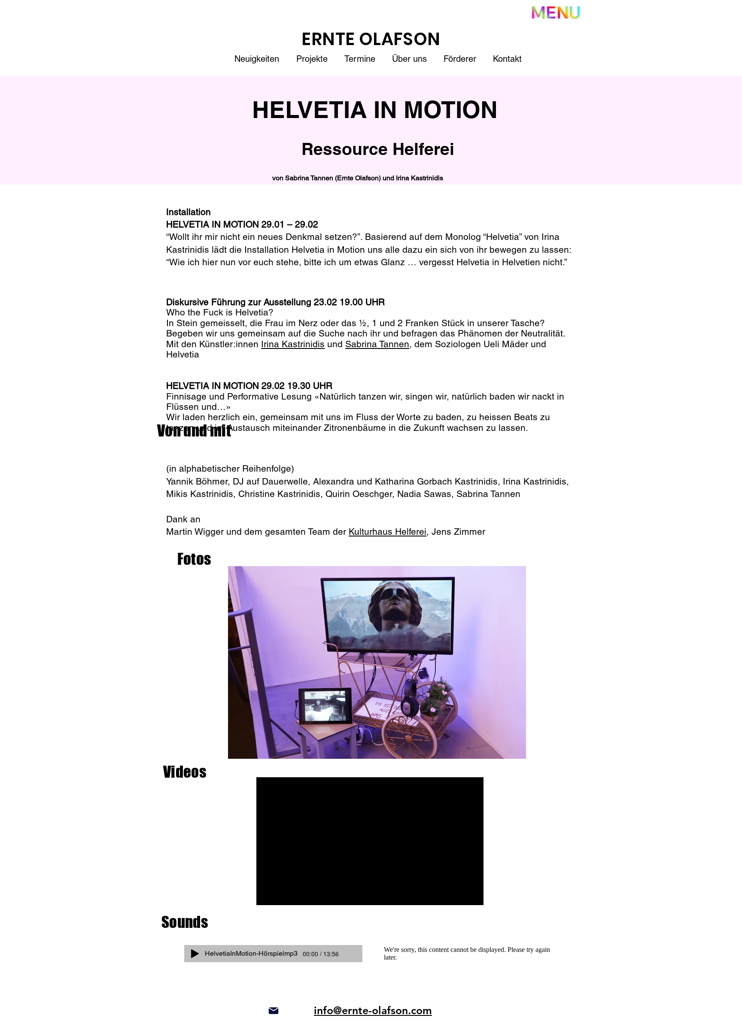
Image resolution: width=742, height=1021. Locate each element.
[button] (555, 12)
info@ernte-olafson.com (373, 1010)
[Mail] (273, 1010)
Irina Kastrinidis (293, 344)
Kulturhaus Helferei (387, 531)
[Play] (195, 953)
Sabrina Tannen (377, 344)
